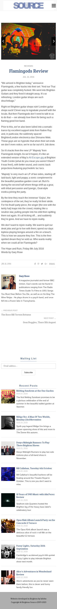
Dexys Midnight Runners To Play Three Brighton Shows (33, 444)
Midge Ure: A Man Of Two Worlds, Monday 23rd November (33, 418)
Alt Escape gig (36, 157)
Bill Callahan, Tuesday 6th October (34, 468)
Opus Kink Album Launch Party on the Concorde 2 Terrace (35, 521)
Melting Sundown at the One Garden (35, 390)
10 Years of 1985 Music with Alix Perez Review (35, 496)
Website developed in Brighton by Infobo (28, 599)
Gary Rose (24, 276)
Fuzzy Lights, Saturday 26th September (30, 547)
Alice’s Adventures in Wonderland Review (33, 573)
